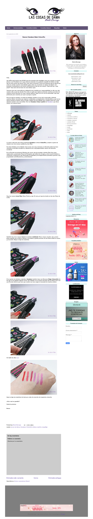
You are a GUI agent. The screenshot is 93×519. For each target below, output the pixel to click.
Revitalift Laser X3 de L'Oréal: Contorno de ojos (80, 177)
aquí (18, 357)
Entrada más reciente (15, 478)
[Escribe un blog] (28, 425)
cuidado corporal (72, 120)
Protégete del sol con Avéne (80, 162)
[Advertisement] (77, 356)
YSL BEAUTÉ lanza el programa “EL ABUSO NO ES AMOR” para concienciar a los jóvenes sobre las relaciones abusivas (76, 94)
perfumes (69, 128)
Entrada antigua (55, 478)
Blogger (63, 514)
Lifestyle (69, 113)
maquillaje (44, 427)
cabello (69, 115)
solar (68, 130)
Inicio (36, 478)
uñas (68, 132)
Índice (64, 28)
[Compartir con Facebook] (31, 425)
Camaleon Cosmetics (26, 427)
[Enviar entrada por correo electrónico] (24, 425)
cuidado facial (71, 122)
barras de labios (15, 427)
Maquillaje (57, 28)
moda (68, 127)
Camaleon (50, 101)
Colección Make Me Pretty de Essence (79, 139)
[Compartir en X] (30, 425)
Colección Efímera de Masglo (80, 169)
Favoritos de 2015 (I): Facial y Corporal (80, 207)
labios (34, 427)
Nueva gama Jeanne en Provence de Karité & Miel (80, 200)
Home (8, 28)
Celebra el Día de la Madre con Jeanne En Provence (80, 146)
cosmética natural (72, 118)
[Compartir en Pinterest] (32, 425)
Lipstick (39, 427)
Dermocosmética (18, 28)
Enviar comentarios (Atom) (22, 481)
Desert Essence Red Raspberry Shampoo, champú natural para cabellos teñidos (80, 186)
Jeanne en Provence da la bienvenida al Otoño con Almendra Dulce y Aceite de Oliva (77, 155)
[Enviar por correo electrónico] (27, 425)
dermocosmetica (71, 123)
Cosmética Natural (45, 28)
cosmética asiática (72, 116)
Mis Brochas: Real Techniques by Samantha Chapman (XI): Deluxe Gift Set (80, 193)
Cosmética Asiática (31, 28)
